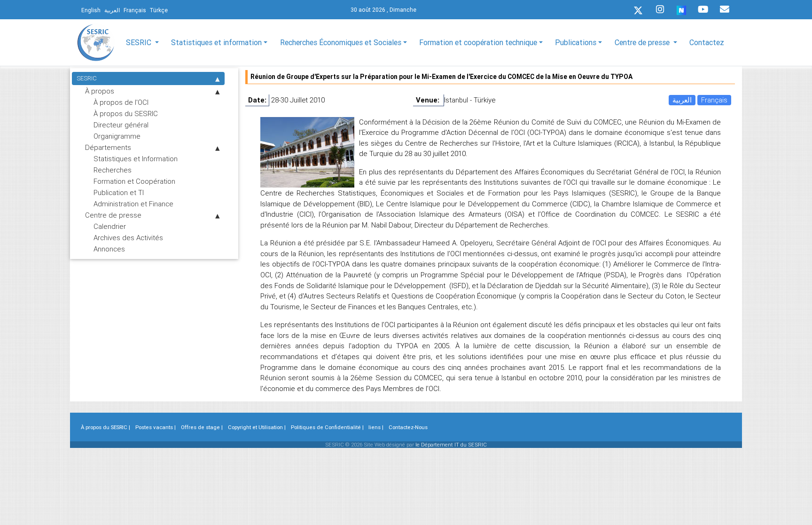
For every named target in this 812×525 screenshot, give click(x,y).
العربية (682, 99)
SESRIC (87, 78)
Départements (108, 147)
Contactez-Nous (408, 427)
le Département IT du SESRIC (451, 444)
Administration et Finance (133, 203)
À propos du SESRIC (126, 113)
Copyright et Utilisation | (257, 427)
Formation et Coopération (134, 181)
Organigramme (117, 136)
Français (714, 99)
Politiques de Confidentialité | (327, 427)
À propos (99, 90)
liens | (375, 427)
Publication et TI (119, 192)
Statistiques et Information (136, 158)
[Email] (725, 9)
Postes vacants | (155, 427)
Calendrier (110, 226)
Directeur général (121, 124)
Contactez (706, 42)
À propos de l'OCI (121, 102)
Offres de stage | (202, 427)
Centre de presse (113, 215)
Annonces (109, 248)
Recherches (113, 169)
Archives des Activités (128, 237)
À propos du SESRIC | (105, 427)
